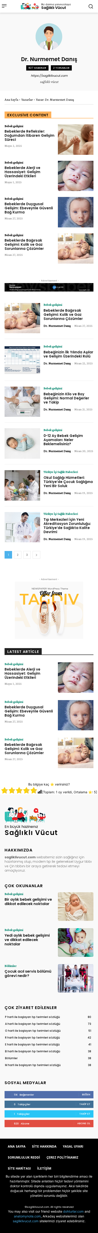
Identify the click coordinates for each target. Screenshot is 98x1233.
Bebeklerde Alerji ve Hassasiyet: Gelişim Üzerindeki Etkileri (22, 171)
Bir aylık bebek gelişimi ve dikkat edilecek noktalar (28, 901)
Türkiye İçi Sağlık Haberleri (61, 471)
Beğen (86, 1094)
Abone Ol (83, 1123)
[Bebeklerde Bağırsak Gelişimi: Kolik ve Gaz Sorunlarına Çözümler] (75, 248)
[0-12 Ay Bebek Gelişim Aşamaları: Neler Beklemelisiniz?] (22, 443)
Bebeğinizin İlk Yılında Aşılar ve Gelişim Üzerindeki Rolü (68, 354)
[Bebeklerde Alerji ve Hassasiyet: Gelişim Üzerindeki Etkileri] (75, 176)
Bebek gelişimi (14, 126)
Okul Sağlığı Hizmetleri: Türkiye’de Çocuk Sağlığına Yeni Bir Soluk (68, 481)
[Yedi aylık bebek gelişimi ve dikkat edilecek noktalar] (75, 942)
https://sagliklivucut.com (49, 76)
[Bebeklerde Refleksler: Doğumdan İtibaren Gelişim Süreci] (75, 139)
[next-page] (36, 555)
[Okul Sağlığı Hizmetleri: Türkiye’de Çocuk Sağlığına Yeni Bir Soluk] (22, 485)
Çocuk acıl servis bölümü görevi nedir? (28, 973)
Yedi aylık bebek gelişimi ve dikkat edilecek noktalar (27, 940)
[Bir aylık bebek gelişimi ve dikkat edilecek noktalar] (75, 906)
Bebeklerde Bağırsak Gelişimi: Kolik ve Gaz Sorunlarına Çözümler (24, 244)
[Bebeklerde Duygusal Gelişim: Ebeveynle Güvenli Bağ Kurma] (75, 212)
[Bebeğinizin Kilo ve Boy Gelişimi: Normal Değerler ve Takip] (22, 402)
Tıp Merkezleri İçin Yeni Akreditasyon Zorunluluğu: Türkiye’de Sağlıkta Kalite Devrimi (67, 525)
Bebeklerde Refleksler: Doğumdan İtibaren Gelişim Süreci (29, 135)
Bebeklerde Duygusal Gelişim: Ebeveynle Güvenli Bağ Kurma (29, 208)
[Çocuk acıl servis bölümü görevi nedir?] (75, 978)
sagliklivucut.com (26, 1221)
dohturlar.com (73, 1211)
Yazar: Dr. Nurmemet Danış (55, 99)
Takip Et (84, 1104)
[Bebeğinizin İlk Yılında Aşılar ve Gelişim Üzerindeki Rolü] (22, 360)
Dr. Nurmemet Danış (57, 325)
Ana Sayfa (11, 99)
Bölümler (11, 965)
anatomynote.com (27, 1216)
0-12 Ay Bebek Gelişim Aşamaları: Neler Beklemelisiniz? (63, 439)
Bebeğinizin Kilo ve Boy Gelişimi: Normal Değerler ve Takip (66, 398)
